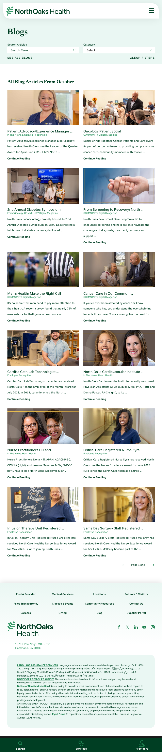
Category (89, 44)
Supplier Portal (136, 612)
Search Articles (17, 44)
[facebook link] (119, 627)
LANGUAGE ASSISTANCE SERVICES (37, 665)
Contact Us (136, 603)
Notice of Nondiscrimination (33, 686)
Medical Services (62, 594)
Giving (62, 612)
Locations (99, 594)
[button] (150, 11)
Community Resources (99, 603)
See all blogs (20, 57)
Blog (99, 612)
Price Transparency (25, 603)
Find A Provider (26, 594)
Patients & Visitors (136, 594)
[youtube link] (144, 627)
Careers (26, 612)
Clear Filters (142, 57)
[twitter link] (127, 627)
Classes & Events (62, 603)
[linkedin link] (136, 627)
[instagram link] (153, 627)
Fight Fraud (58, 714)
